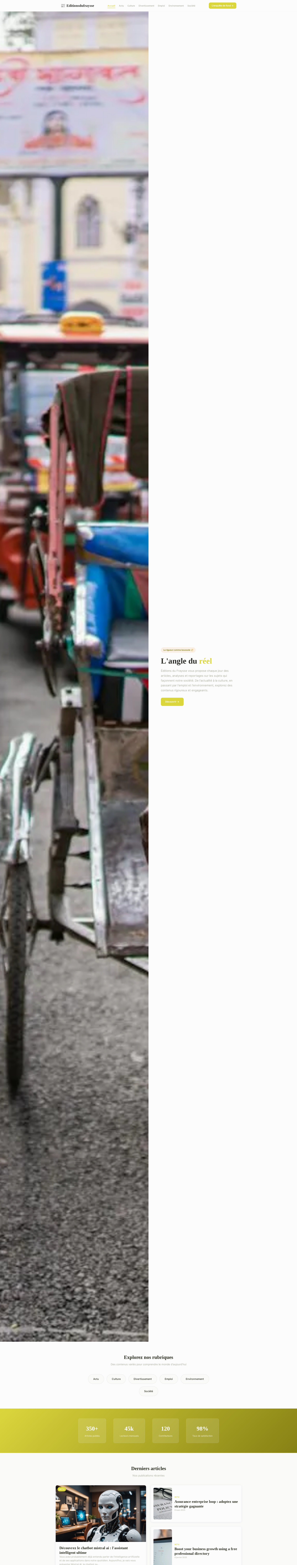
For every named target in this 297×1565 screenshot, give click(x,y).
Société (191, 5)
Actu (121, 5)
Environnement (176, 5)
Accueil (111, 5)
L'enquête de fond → (222, 5)
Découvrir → (172, 701)
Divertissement (146, 5)
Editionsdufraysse (77, 6)
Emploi (161, 5)
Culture (131, 5)
